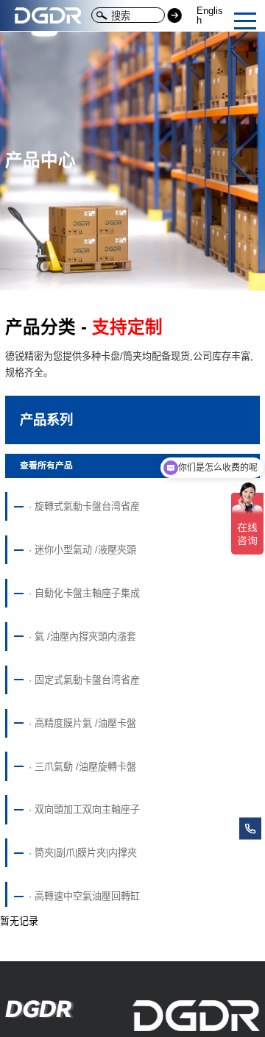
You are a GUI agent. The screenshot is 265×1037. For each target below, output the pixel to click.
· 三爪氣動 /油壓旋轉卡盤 (82, 766)
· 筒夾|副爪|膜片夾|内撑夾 (83, 853)
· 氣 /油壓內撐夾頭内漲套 (82, 636)
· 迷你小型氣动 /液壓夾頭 (82, 550)
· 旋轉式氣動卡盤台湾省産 (84, 506)
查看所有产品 (46, 465)
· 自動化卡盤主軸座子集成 (84, 593)
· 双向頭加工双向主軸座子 (84, 809)
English (210, 15)
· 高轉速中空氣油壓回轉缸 (84, 896)
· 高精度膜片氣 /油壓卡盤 (82, 723)
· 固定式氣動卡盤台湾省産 (84, 680)
